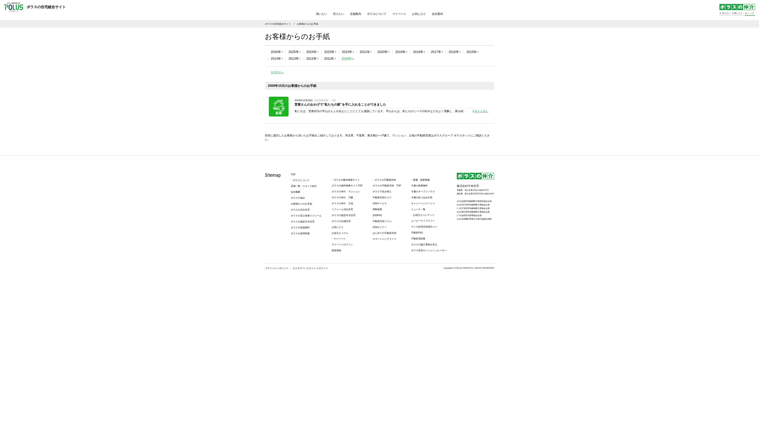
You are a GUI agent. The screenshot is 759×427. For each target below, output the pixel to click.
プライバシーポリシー (277, 268)
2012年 (311, 58)
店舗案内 (355, 13)
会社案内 (437, 13)
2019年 (400, 52)
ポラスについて (376, 13)
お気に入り (419, 13)
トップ (750, 13)
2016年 (454, 52)
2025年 (294, 52)
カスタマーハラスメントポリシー (310, 268)
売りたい (338, 13)
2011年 (329, 58)
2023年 (329, 52)
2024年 (311, 52)
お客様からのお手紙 (307, 24)
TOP (293, 174)
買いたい (321, 13)
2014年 (276, 58)
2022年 (347, 52)
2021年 (365, 52)
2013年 (294, 58)
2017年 (436, 52)
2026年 (276, 52)
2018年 (418, 52)
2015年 (471, 52)
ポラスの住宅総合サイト (278, 24)
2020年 (383, 52)
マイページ (399, 13)
